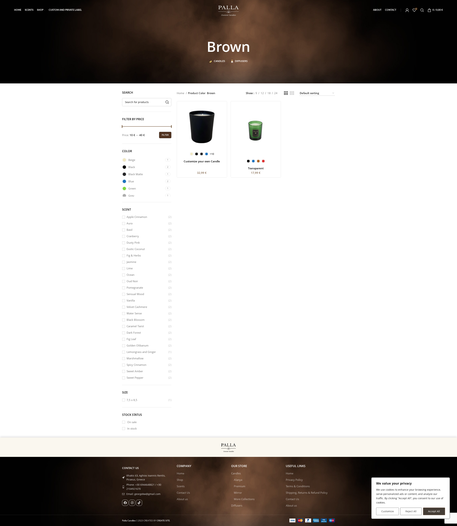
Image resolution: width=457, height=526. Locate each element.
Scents (181, 486)
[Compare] (221, 110)
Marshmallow (135, 358)
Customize (387, 511)
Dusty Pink (133, 242)
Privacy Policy (294, 480)
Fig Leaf (131, 339)
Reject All (410, 511)
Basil (129, 229)
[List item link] (146, 487)
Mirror (238, 492)
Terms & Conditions (298, 486)
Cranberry (133, 236)
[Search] (422, 10)
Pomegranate (135, 287)
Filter (165, 134)
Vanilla (131, 300)
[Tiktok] (139, 503)
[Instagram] (132, 503)
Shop (180, 480)
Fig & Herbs (134, 255)
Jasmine (131, 262)
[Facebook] (125, 503)
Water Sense (134, 313)
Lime (130, 268)
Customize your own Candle (202, 161)
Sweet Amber (135, 371)
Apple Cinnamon (137, 217)
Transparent (256, 168)
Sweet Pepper (135, 377)
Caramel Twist (135, 326)
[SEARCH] (167, 102)
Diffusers (236, 505)
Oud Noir (132, 281)
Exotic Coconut (136, 249)
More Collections (244, 499)
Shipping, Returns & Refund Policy (307, 492)
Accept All (434, 511)
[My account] (407, 10)
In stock (132, 428)
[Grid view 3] (286, 93)
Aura (129, 223)
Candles (236, 473)
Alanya (238, 480)
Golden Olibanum (138, 345)
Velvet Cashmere (137, 307)
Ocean (130, 274)
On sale (132, 422)
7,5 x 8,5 (132, 400)
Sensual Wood (135, 294)
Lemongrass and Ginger (141, 352)
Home (181, 93)
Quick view (221, 118)
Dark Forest (134, 332)
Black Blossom (136, 319)
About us (182, 499)
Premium (239, 486)
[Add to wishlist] (221, 126)
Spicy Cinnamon (136, 365)
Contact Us (183, 492)
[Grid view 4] (292, 93)
